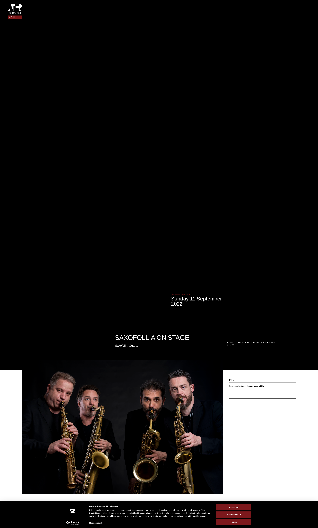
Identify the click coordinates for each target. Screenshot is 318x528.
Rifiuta (234, 522)
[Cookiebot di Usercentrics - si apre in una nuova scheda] (73, 523)
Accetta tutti (233, 507)
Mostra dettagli (95, 523)
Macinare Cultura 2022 (182, 294)
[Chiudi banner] (257, 505)
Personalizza (232, 514)
